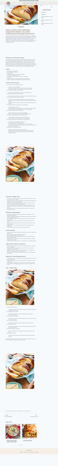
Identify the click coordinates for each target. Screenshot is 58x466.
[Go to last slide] (6, 434)
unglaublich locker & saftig (11, 209)
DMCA (25, 452)
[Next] (35, 434)
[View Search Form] (36, 3)
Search (41, 5)
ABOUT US (21, 452)
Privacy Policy (31, 452)
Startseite (24, 3)
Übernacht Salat (43, 12)
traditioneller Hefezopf (29, 41)
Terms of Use (36, 452)
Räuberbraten (43, 14)
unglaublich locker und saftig (30, 66)
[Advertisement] (21, 49)
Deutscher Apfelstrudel (27, 440)
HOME (28, 452)
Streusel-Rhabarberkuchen (8, 416)
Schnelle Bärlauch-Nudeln (34, 416)
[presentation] (12, 431)
